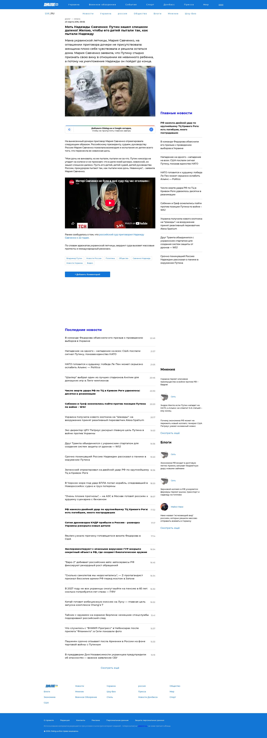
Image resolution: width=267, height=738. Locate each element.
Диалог (68, 19)
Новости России (93, 258)
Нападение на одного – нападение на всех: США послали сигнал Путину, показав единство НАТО (180, 160)
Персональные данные (117, 720)
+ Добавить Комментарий (87, 274)
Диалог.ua (142, 726)
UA (47, 13)
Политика (110, 258)
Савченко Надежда (141, 258)
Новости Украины (74, 263)
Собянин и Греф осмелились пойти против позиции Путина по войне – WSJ (181, 206)
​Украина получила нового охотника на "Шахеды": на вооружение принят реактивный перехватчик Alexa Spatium (181, 223)
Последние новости (83, 330)
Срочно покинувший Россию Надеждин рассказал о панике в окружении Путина (179, 259)
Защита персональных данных (149, 720)
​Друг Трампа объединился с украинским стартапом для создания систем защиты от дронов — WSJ (177, 242)
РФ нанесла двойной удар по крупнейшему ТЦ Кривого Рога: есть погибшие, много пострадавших (179, 128)
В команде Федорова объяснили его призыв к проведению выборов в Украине (179, 145)
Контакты (80, 720)
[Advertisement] (110, 300)
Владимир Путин (74, 258)
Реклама (96, 720)
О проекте (49, 720)
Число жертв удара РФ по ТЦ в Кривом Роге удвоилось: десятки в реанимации (180, 191)
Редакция (65, 720)
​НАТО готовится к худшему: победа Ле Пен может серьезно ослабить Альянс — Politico (181, 175)
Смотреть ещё (110, 668)
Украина (77, 19)
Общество (123, 258)
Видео (90, 263)
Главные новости (176, 113)
